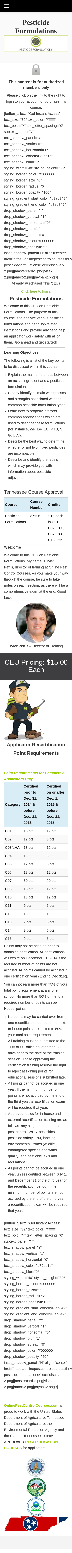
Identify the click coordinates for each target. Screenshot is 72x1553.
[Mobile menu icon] (6, 6)
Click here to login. (36, 291)
